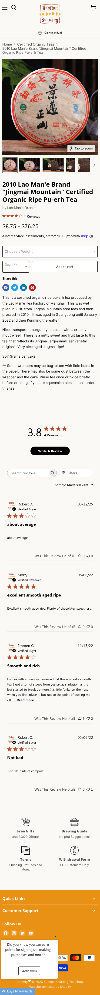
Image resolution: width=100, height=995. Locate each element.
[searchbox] (27, 473)
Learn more (29, 971)
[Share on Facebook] (5, 287)
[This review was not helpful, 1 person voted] (88, 789)
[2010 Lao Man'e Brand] (10, 165)
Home (7, 44)
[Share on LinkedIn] (23, 287)
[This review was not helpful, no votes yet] (88, 555)
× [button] (56, 936)
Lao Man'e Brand (20, 208)
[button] (35, 991)
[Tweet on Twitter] (14, 287)
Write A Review (50, 451)
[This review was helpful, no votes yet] (79, 555)
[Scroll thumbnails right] (93, 165)
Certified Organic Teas (35, 44)
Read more (25, 700)
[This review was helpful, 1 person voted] (79, 718)
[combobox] (74, 485)
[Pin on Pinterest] (32, 287)
